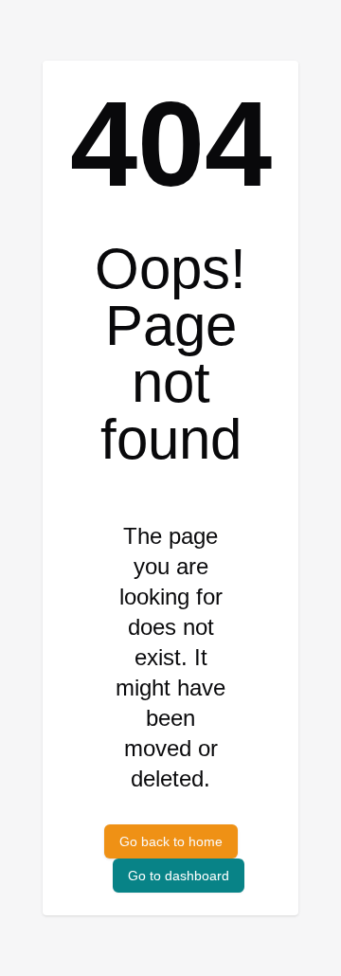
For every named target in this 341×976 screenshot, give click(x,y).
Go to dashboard (178, 875)
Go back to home (171, 841)
